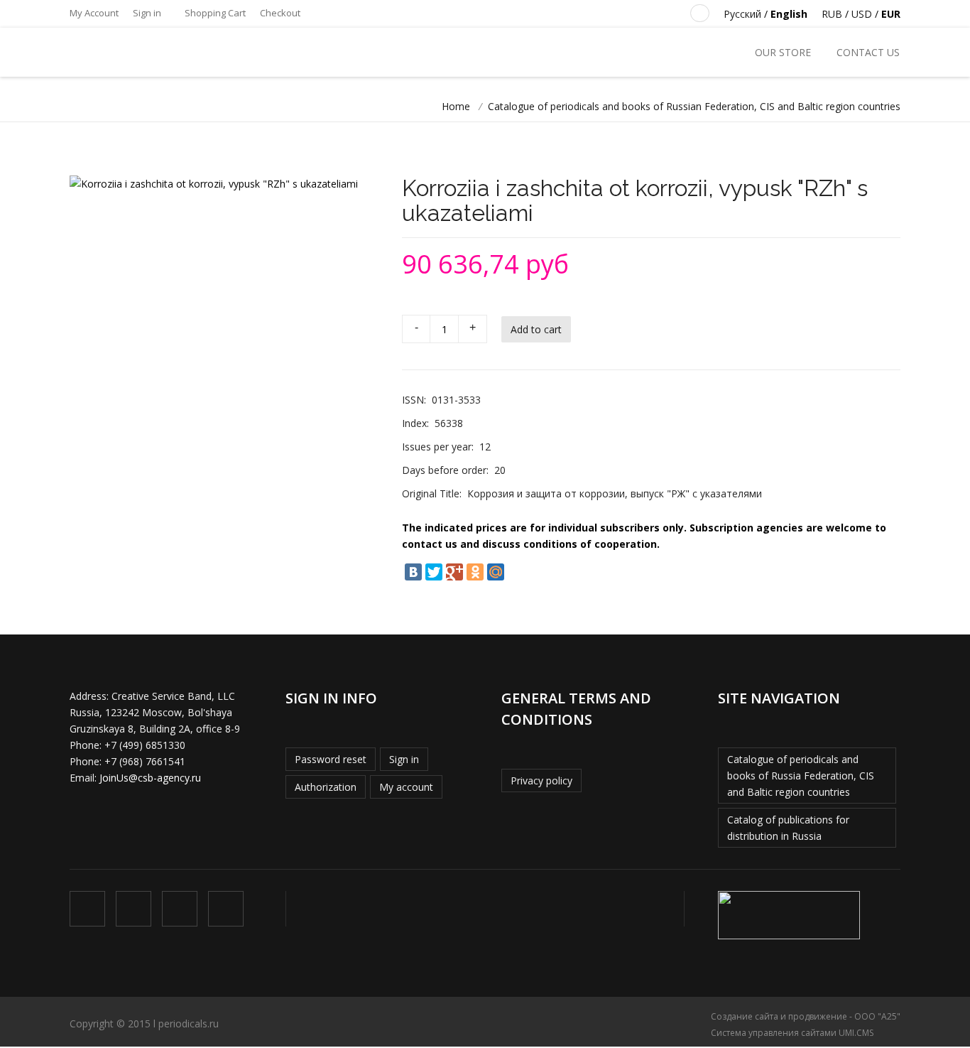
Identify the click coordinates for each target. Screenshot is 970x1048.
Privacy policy (541, 780)
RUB (832, 14)
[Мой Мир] (495, 571)
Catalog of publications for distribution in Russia (788, 828)
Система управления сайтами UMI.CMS (792, 1033)
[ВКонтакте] (413, 571)
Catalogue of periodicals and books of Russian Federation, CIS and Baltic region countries (694, 106)
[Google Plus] (454, 571)
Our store (783, 52)
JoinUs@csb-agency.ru (150, 777)
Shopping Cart (214, 12)
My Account (94, 12)
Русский (742, 14)
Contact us (868, 52)
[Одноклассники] (475, 571)
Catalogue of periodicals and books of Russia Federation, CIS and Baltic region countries (800, 775)
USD (861, 14)
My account (406, 787)
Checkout (280, 12)
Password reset (330, 759)
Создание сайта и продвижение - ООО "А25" (805, 1016)
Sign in (147, 12)
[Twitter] (433, 571)
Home (456, 106)
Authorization (325, 787)
